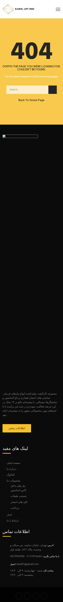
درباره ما (11, 469)
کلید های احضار (19, 502)
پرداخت (15, 508)
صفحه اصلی (13, 463)
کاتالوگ (11, 475)
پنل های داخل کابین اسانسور (18, 488)
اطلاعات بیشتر (17, 428)
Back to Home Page (31, 100)
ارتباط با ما (13, 521)
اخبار (9, 515)
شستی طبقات (19, 496)
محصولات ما (13, 481)
